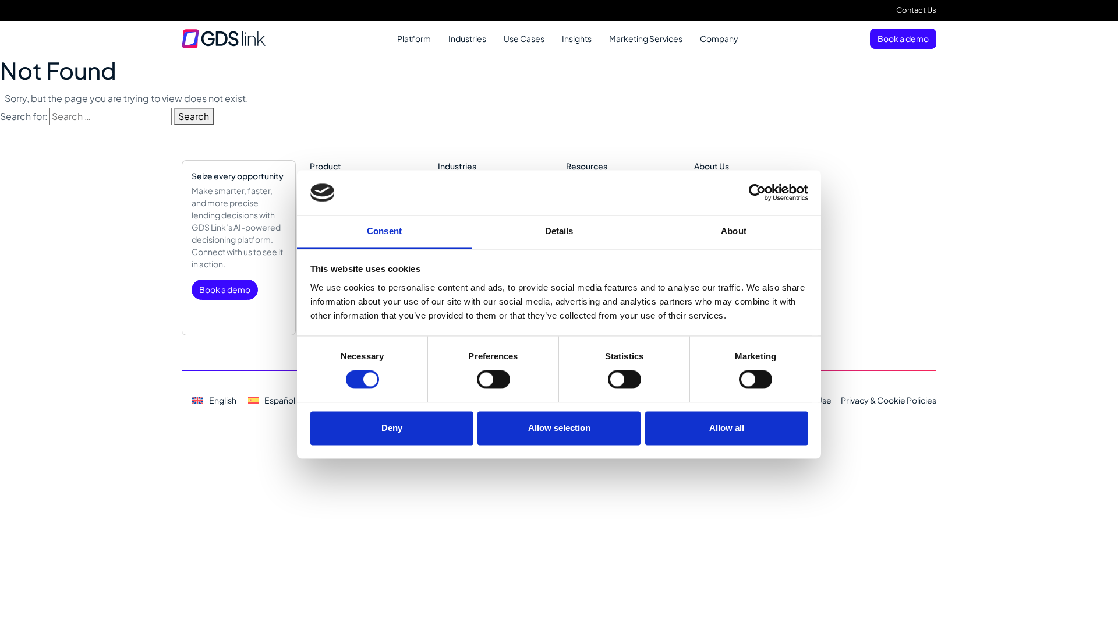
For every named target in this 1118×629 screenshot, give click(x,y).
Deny (391, 428)
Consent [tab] (384, 231)
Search (193, 116)
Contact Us (916, 10)
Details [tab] (559, 231)
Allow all (726, 428)
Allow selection (559, 428)
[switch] (493, 379)
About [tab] (733, 231)
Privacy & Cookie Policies (888, 400)
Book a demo (903, 38)
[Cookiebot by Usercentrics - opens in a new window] (757, 193)
